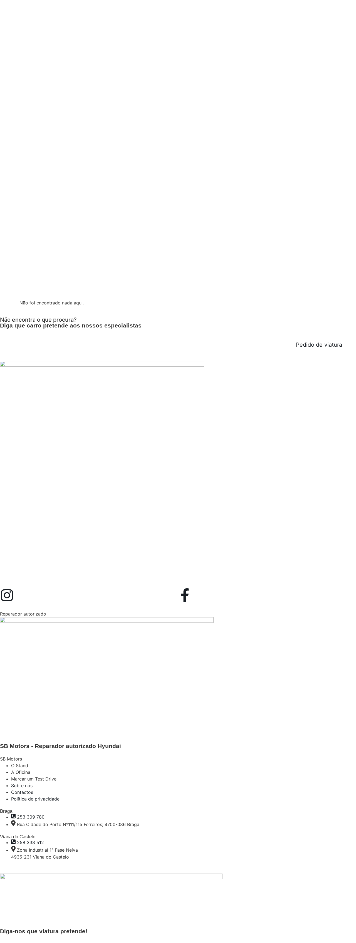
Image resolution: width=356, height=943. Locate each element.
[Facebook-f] (185, 595)
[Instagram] (7, 595)
